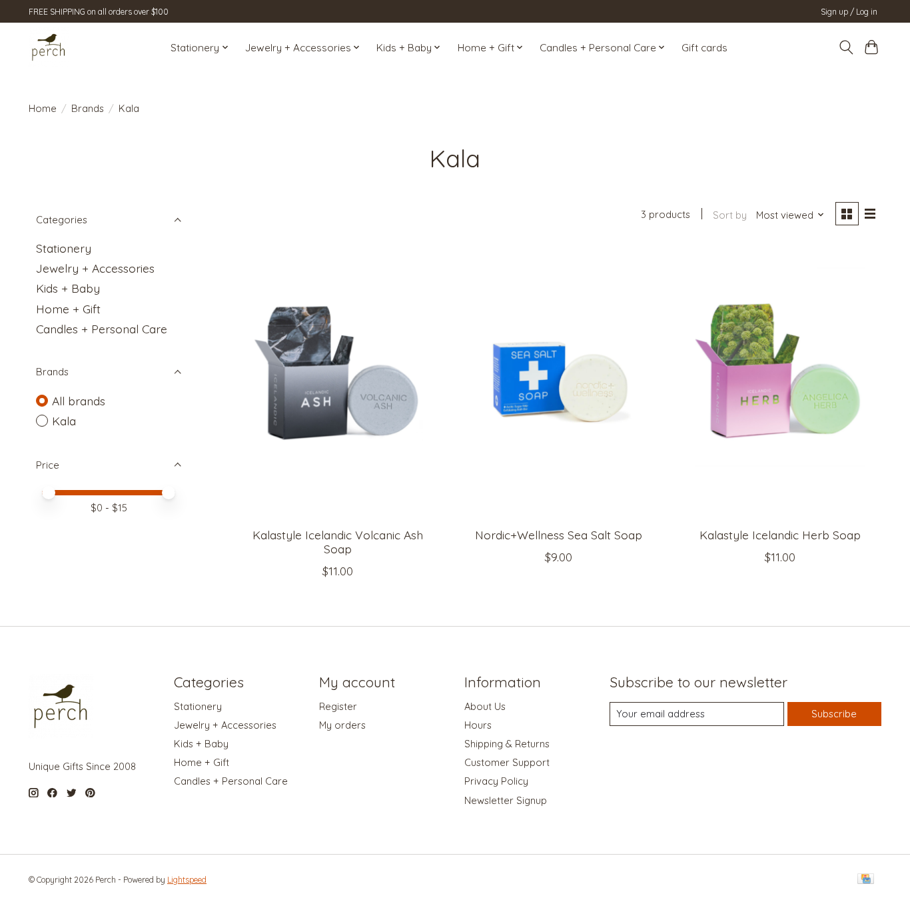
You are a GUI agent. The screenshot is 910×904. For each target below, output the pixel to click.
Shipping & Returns (507, 743)
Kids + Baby (68, 288)
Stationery (63, 248)
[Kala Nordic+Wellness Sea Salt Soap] (559, 382)
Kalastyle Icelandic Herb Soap (780, 534)
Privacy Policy (496, 781)
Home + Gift (68, 308)
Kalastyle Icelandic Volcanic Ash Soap (337, 541)
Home (43, 108)
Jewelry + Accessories (95, 268)
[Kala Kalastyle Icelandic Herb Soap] (779, 382)
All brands (78, 400)
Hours (478, 725)
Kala (64, 420)
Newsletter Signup (505, 800)
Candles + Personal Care (101, 328)
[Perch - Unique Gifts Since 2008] (49, 47)
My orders (342, 725)
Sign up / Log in (849, 12)
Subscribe (834, 713)
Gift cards (704, 47)
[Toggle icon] (845, 47)
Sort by (730, 215)
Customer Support (507, 762)
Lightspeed (187, 880)
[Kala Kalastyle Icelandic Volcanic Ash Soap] (337, 382)
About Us (485, 706)
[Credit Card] (865, 879)
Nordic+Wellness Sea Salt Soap (558, 534)
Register (338, 706)
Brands (87, 108)
